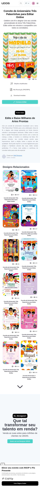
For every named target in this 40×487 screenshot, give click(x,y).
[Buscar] (21, 3)
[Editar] (16, 189)
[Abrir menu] (37, 3)
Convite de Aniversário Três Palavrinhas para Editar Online (11, 268)
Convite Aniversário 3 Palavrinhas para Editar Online (29, 377)
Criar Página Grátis (20, 483)
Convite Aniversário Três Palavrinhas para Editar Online (11, 234)
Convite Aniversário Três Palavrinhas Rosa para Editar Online (11, 199)
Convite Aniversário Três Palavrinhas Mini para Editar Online (29, 233)
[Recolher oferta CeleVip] (3, 464)
